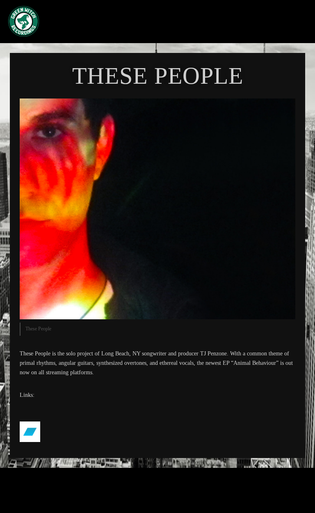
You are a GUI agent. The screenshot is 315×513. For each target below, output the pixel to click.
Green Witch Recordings (134, 21)
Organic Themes (172, 494)
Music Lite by (142, 494)
